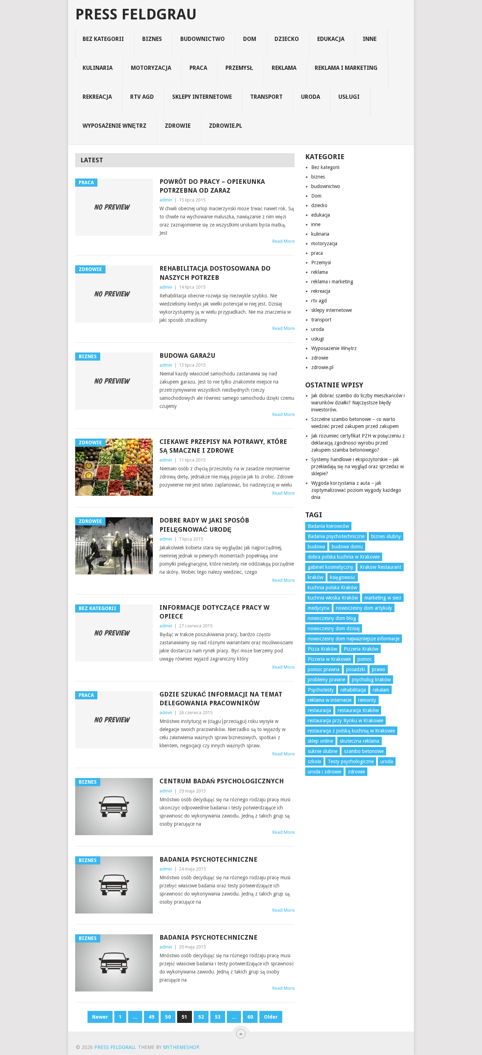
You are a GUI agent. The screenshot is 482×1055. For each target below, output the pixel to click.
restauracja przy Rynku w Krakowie (345, 720)
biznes (152, 39)
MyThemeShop (181, 1047)
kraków (315, 577)
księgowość (342, 577)
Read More (283, 241)
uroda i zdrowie (324, 771)
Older (271, 1017)
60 (250, 1017)
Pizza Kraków (322, 649)
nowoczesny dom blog (332, 618)
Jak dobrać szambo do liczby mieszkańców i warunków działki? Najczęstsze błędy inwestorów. (358, 402)
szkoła (314, 761)
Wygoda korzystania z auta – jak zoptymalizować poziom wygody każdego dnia (356, 490)
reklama (284, 68)
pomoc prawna (323, 669)
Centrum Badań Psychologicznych (221, 781)
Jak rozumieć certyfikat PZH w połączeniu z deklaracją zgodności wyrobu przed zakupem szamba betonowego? (358, 443)
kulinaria (98, 68)
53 (218, 1017)
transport (266, 97)
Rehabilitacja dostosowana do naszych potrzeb (215, 273)
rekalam (381, 690)
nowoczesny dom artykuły (364, 608)
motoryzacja (151, 68)
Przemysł (239, 68)
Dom (249, 39)
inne (369, 39)
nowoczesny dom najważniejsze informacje (353, 638)
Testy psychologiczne (351, 761)
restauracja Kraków (358, 710)
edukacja (330, 39)
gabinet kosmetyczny (330, 567)
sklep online (320, 741)
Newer (100, 1017)
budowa (316, 546)
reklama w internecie (329, 700)
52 (201, 1017)
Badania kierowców (328, 526)
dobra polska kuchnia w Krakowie (344, 557)
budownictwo (202, 39)
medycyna (318, 608)
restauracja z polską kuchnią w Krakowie (351, 731)
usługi (349, 97)
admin (165, 200)
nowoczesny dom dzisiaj (334, 628)
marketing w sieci (382, 598)
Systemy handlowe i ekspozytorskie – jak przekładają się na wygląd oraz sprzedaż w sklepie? (357, 466)
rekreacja (97, 97)
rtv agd (142, 97)
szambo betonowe (364, 751)
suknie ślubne (322, 751)
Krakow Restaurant (380, 567)
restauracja (319, 710)
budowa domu (347, 546)
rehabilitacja (353, 690)
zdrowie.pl (225, 125)
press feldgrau (136, 14)
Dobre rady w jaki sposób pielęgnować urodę (204, 525)
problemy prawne (326, 679)
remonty (367, 700)
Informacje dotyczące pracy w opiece (214, 612)
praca (198, 68)
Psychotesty (321, 690)
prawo (378, 669)
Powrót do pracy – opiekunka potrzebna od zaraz (212, 186)
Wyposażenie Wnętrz (114, 125)
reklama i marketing (346, 68)
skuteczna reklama (359, 741)
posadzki (355, 669)
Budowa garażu (187, 355)
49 (151, 1017)
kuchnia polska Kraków (332, 587)
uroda (310, 97)
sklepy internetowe (202, 97)
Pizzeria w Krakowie (329, 659)
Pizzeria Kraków (361, 649)
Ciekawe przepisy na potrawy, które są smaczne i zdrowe (223, 446)
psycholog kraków (371, 679)
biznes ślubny (386, 536)
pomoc (364, 659)
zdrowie (178, 125)
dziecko (287, 39)
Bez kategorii (103, 39)
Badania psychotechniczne (208, 859)
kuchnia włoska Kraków (333, 598)
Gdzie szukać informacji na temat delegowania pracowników (220, 699)
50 (168, 1017)
